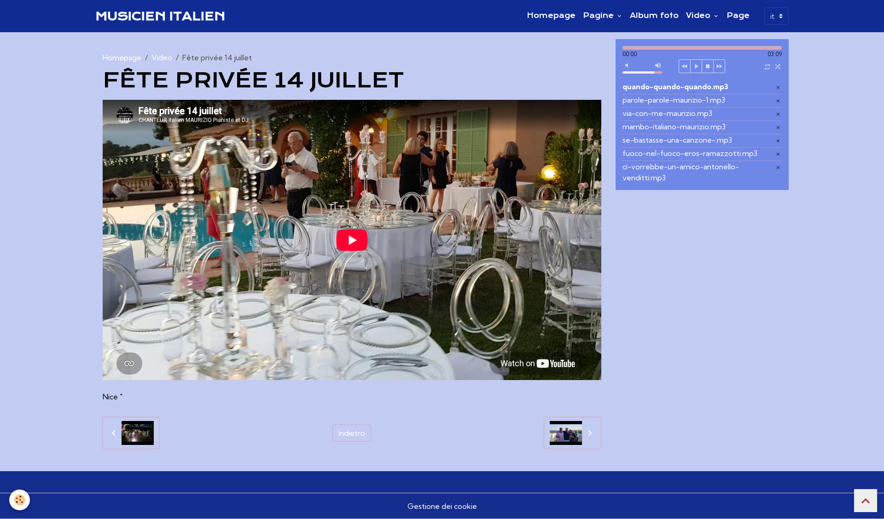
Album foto (654, 16)
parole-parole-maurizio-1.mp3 (673, 99)
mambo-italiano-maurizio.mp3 (674, 126)
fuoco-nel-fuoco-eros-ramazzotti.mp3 (689, 153)
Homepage (551, 16)
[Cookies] (19, 500)
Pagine (599, 16)
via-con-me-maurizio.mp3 (667, 113)
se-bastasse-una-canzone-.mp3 (677, 139)
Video (699, 16)
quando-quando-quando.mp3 (675, 86)
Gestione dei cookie (442, 506)
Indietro (351, 433)
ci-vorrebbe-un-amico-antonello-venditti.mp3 (680, 172)
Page (738, 16)
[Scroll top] (865, 500)
